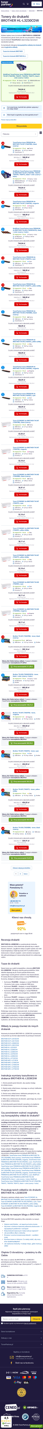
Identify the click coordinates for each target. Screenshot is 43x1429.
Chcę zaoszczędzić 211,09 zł (22, 666)
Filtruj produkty (21, 126)
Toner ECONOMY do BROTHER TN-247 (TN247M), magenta (26, 448)
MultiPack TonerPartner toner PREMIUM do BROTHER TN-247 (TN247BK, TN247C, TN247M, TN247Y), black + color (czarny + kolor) (21, 76)
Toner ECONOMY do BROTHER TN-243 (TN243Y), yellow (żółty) (26, 529)
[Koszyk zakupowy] (27, 3)
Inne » (26, 874)
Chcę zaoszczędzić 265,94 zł (22, 743)
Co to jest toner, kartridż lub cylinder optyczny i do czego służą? (22, 108)
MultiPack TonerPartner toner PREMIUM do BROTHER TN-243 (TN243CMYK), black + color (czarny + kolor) (27, 230)
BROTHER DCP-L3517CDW (10, 1041)
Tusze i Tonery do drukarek (19, 11)
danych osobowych (30, 1323)
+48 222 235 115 (15, 901)
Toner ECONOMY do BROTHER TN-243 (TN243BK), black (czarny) (26, 475)
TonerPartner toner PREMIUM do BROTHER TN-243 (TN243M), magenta (26, 367)
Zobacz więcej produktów (21, 868)
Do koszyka (23, 97)
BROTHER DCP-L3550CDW (10, 1043)
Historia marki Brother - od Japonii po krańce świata (20, 1224)
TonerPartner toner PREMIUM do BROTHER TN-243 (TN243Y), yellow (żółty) (27, 340)
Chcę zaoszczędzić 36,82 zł (23, 858)
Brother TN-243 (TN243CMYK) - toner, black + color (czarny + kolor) (25, 675)
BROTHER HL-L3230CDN (9, 1049)
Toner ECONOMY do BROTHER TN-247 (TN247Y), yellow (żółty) (26, 556)
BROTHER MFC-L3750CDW (10, 1067)
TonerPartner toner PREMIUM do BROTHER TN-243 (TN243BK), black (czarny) (25, 312)
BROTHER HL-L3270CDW (9, 1054)
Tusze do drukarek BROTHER (13, 51)
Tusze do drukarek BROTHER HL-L (14, 56)
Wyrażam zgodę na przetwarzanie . (20, 1323)
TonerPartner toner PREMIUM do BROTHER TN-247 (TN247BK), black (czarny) (25, 144)
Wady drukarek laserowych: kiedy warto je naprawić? (21, 1231)
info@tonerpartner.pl (17, 906)
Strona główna (5, 11)
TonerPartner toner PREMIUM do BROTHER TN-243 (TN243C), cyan (24, 394)
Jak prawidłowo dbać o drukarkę (14, 1233)
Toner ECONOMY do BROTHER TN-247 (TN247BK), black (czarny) (26, 421)
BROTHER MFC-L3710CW (9, 1060)
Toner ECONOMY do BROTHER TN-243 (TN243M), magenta (26, 610)
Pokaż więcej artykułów (8, 120)
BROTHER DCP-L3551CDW (10, 1045)
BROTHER (32, 11)
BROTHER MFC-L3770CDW (10, 1069)
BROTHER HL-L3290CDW (9, 1056)
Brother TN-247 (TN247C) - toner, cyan (26, 751)
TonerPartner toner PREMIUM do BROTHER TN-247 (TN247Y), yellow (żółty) (27, 285)
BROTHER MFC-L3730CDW (10, 1065)
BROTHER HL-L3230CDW (9, 1052)
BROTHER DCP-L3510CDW (10, 1039)
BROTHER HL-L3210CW (9, 1047)
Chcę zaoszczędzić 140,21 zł (22, 705)
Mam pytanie (16, 910)
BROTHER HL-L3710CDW (9, 1058)
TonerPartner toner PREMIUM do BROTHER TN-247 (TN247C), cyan (24, 258)
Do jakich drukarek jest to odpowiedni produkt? (21, 85)
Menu (38, 4)
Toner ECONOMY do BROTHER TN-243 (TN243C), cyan (18, 1201)
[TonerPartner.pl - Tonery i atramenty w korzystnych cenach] (7, 4)
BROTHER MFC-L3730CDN (10, 1062)
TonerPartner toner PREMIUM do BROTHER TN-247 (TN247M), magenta (26, 202)
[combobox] (19, 134)
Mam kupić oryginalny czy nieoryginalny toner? (22, 115)
